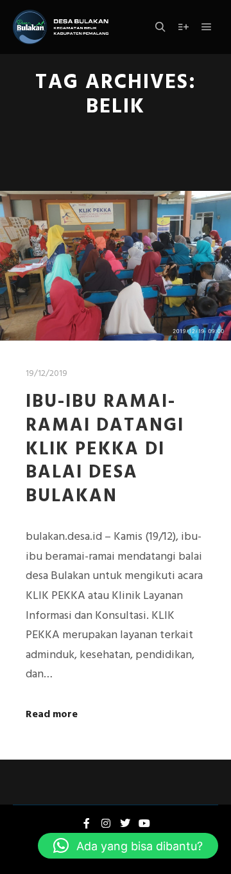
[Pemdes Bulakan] (60, 27)
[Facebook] (86, 823)
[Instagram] (106, 823)
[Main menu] (206, 27)
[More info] (183, 27)
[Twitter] (125, 823)
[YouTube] (144, 823)
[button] (128, 846)
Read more (52, 714)
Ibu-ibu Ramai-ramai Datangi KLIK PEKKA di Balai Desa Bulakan (105, 449)
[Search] (160, 27)
